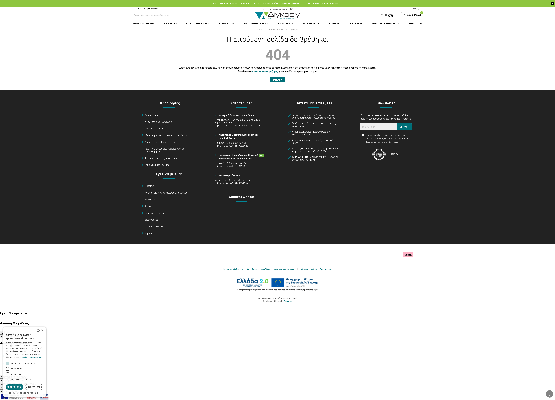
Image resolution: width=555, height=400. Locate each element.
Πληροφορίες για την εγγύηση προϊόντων (166, 135)
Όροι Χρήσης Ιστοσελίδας (258, 269)
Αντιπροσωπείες (153, 115)
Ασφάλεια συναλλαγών (285, 269)
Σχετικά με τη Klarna (155, 128)
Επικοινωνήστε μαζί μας (157, 165)
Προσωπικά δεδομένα (233, 269)
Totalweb (288, 301)
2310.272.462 (141, 9)
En (421, 9)
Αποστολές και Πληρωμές (158, 121)
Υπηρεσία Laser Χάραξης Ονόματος (163, 142)
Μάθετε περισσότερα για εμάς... (319, 117)
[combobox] (38, 330)
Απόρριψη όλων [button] (34, 387)
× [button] (42, 330)
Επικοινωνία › (153, 9)
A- (2, 332)
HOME (259, 30)
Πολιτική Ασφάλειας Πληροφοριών (316, 269)
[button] (24, 393)
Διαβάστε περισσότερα (32, 357)
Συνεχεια (277, 80)
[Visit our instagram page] (241, 209)
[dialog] (24, 362)
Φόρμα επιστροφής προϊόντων (161, 158)
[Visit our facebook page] (236, 209)
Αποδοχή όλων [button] (14, 387)
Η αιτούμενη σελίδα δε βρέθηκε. (283, 30)
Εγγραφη (404, 127)
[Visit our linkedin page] (245, 209)
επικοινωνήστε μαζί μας (265, 71)
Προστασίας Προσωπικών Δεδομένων (382, 142)
